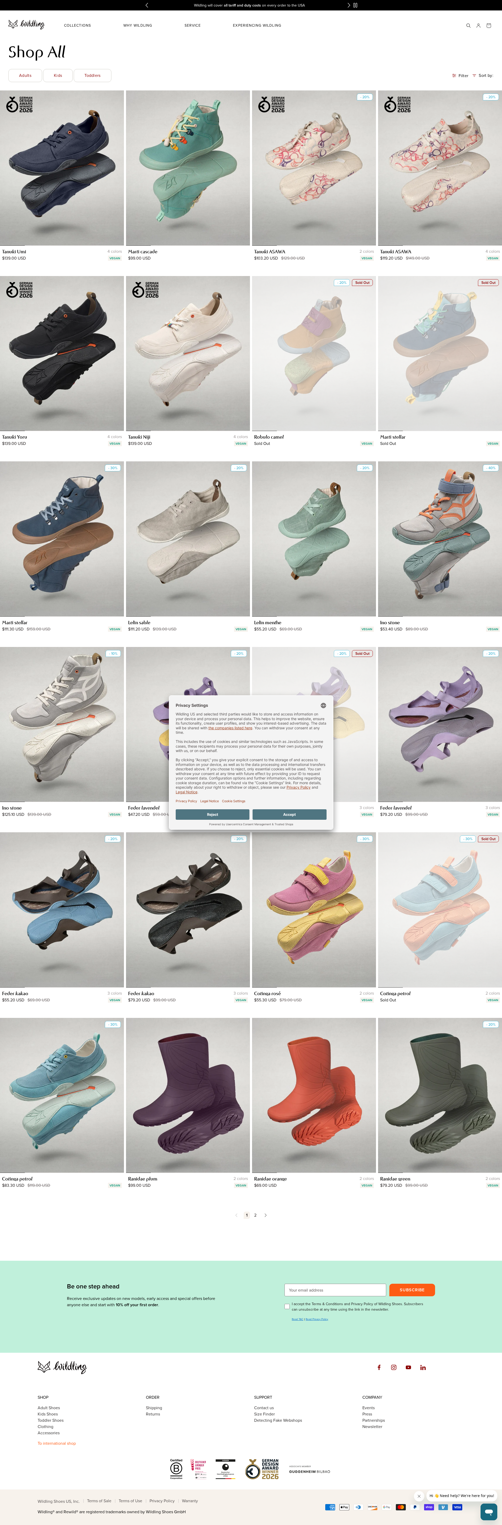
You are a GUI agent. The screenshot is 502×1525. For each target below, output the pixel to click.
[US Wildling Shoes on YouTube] (409, 1372)
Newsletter (372, 1427)
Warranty (190, 1501)
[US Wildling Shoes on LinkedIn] (424, 1372)
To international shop (57, 1443)
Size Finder (264, 1414)
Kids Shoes (48, 1414)
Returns (153, 1414)
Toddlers (92, 75)
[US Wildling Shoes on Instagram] (394, 1372)
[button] (77, 25)
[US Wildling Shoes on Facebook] (380, 1372)
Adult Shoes (49, 1408)
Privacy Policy (162, 1501)
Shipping (154, 1408)
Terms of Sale (99, 1501)
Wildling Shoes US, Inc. (59, 1501)
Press (367, 1414)
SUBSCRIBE (412, 1290)
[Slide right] (118, 168)
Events (368, 1408)
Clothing (45, 1427)
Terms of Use (130, 1501)
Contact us (264, 1408)
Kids (58, 75)
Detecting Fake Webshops (278, 1420)
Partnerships (373, 1420)
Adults (25, 75)
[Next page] (264, 1215)
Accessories (49, 1433)
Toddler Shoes (51, 1420)
